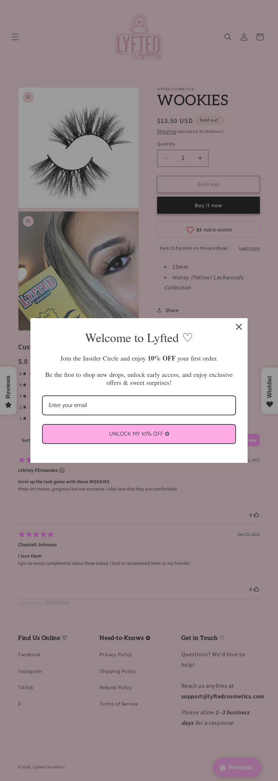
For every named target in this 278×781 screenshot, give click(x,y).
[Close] (239, 327)
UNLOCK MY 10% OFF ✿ (139, 434)
